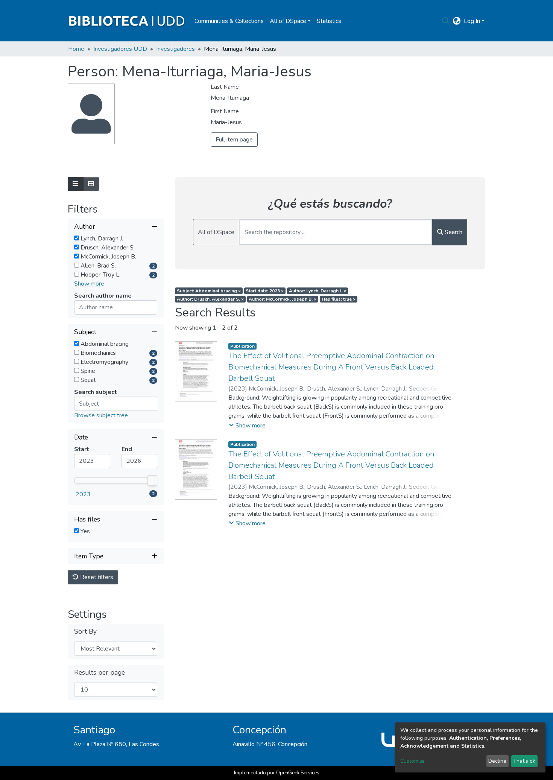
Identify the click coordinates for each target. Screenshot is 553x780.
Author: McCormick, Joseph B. (282, 299)
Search (452, 232)
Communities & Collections (229, 21)
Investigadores (175, 49)
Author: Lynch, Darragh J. (317, 291)
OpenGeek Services (297, 772)
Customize (412, 761)
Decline (497, 761)
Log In (472, 21)
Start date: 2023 (265, 291)
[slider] (150, 480)
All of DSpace (216, 232)
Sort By (85, 632)
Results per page (99, 673)
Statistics (329, 21)
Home (76, 49)
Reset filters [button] (96, 577)
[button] (457, 21)
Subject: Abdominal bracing (209, 291)
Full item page (234, 139)
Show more (89, 284)
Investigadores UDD (120, 49)
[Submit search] (446, 21)
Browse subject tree (101, 415)
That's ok (524, 761)
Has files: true (339, 299)
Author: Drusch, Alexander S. (210, 299)
